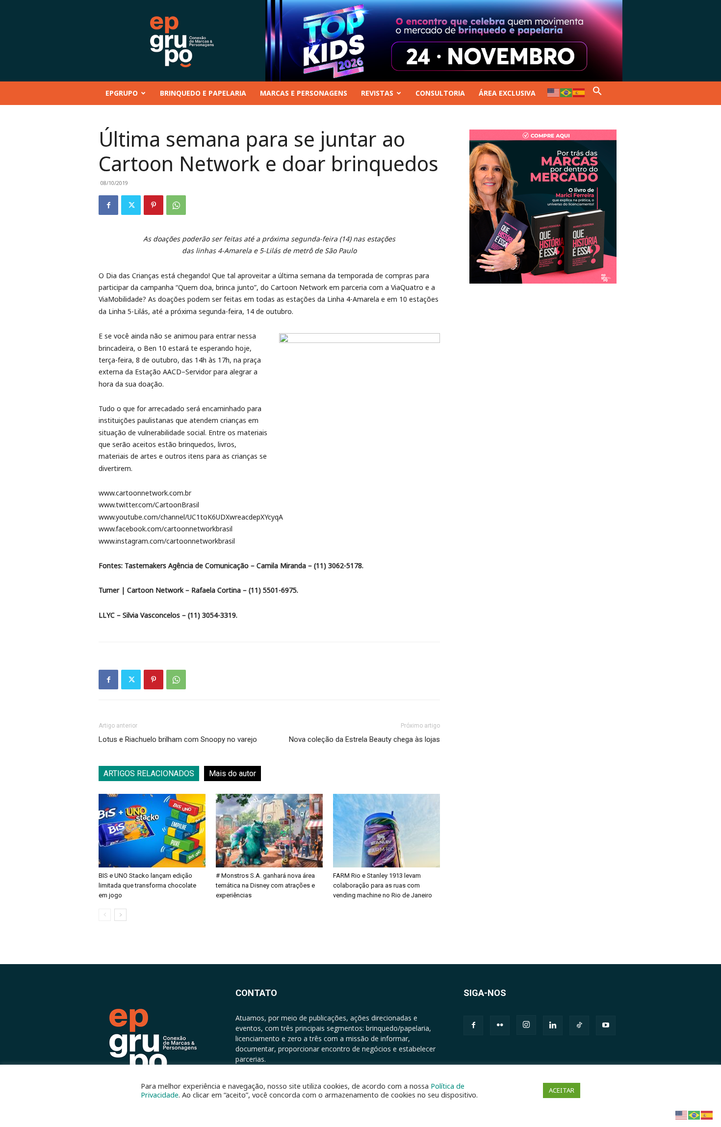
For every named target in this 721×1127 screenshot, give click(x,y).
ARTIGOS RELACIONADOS (148, 773)
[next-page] (120, 915)
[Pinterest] (153, 205)
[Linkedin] (553, 1025)
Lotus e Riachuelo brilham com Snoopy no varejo (178, 739)
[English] (553, 92)
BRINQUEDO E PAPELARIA (203, 93)
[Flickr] (500, 1025)
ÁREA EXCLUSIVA (507, 93)
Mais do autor (232, 773)
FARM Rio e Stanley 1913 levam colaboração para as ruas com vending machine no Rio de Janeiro (382, 885)
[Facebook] (108, 205)
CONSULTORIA (440, 93)
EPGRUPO (121, 93)
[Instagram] (526, 1025)
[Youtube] (606, 1025)
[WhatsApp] (176, 205)
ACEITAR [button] (561, 1090)
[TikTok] (579, 1025)
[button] (597, 93)
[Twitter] (131, 205)
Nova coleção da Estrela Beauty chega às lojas (364, 739)
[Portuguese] (566, 92)
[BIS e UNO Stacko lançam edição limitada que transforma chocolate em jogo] (152, 830)
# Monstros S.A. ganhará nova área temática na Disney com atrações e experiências (265, 885)
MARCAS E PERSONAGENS (303, 93)
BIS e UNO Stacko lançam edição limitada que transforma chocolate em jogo (147, 885)
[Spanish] (579, 92)
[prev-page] (105, 915)
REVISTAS (377, 93)
